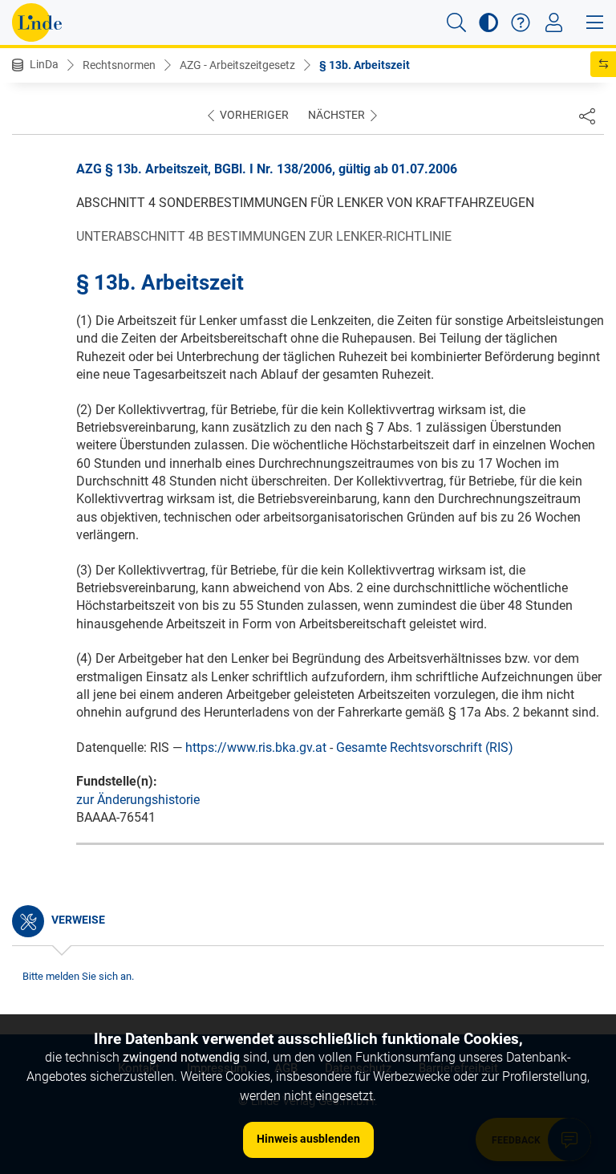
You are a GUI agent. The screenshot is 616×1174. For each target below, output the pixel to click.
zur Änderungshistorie (138, 799)
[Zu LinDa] (37, 22)
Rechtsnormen (119, 65)
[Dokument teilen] (587, 115)
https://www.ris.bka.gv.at (255, 747)
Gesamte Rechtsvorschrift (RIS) (424, 747)
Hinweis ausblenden (308, 1138)
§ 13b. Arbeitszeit (364, 65)
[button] (456, 22)
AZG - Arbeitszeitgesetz (237, 65)
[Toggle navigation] (554, 22)
